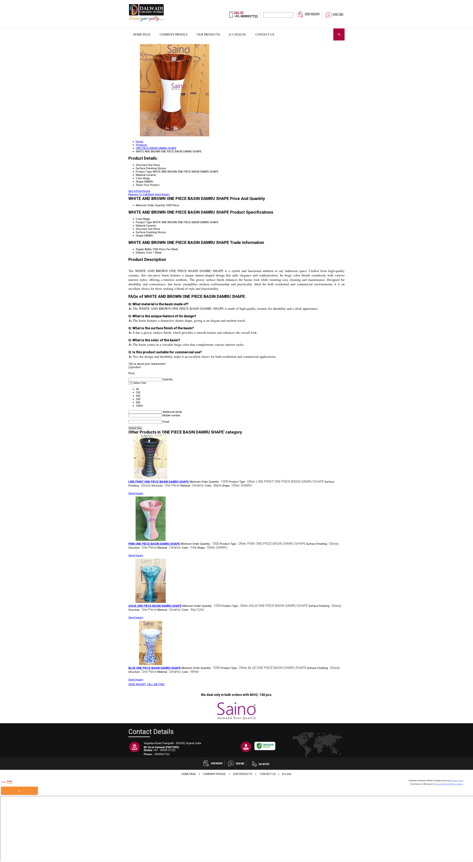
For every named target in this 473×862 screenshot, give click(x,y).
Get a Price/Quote (139, 191)
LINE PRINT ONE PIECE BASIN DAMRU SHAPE (158, 481)
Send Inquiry (162, 194)
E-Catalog (237, 34)
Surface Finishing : (322, 543)
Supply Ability (144, 249)
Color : (213, 485)
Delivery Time (144, 252)
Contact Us (264, 34)
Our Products (208, 34)
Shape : (237, 485)
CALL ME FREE (156, 684)
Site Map (286, 774)
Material (140, 225)
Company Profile (174, 34)
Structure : (166, 485)
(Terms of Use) (457, 781)
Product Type (144, 222)
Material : (192, 485)
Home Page (141, 34)
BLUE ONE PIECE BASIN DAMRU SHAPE (154, 668)
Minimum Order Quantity (150, 205)
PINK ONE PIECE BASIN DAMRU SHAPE (154, 543)
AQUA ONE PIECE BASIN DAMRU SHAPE (155, 606)
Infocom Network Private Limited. (449, 784)
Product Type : (276, 481)
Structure (141, 229)
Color (139, 219)
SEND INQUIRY (137, 684)
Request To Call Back (141, 194)
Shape (139, 235)
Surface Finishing (146, 232)
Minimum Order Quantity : (209, 481)
